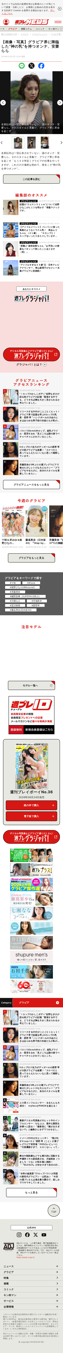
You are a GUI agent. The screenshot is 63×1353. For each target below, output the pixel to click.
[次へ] (60, 103)
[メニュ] (58, 22)
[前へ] (3, 103)
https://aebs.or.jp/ (26, 1257)
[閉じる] (59, 9)
